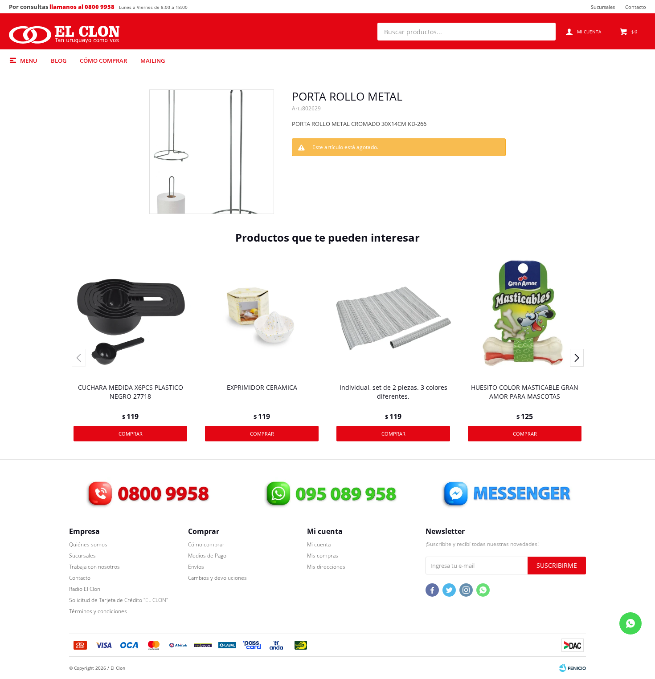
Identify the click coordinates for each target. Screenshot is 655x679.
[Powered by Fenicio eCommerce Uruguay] (572, 668)
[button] (544, 31)
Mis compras (322, 555)
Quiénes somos (88, 544)
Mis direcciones (326, 566)
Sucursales (603, 7)
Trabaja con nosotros (94, 566)
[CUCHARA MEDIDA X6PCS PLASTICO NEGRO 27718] (130, 317)
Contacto (635, 7)
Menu (28, 61)
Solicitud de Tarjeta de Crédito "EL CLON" (118, 600)
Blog (58, 61)
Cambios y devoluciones (217, 578)
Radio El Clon (84, 589)
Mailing (152, 61)
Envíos (196, 566)
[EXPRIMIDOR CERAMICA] (262, 317)
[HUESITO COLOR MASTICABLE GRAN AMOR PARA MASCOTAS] (524, 317)
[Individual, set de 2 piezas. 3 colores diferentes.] (393, 317)
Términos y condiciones (98, 611)
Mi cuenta (319, 544)
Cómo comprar (103, 61)
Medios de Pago (207, 555)
